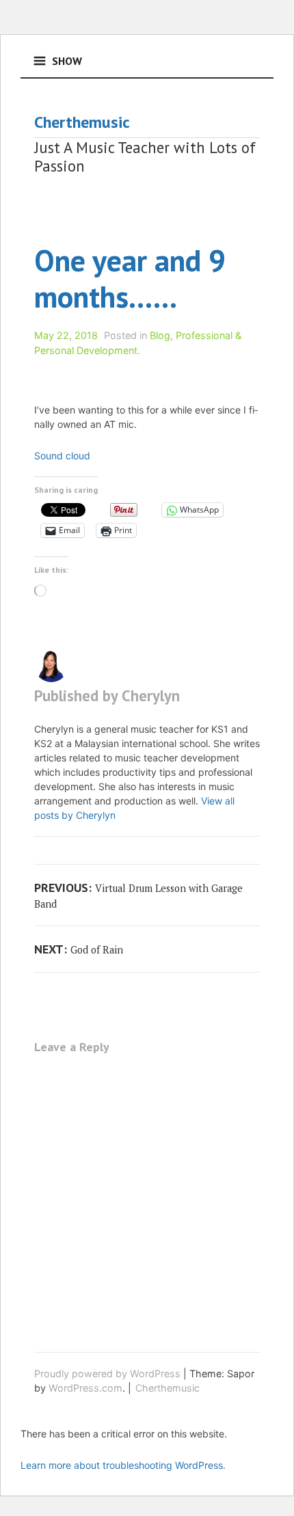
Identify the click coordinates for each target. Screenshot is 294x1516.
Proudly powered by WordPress (107, 1373)
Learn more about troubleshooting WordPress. (123, 1465)
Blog (160, 335)
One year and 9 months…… (130, 278)
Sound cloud (62, 455)
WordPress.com (85, 1388)
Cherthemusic (82, 122)
